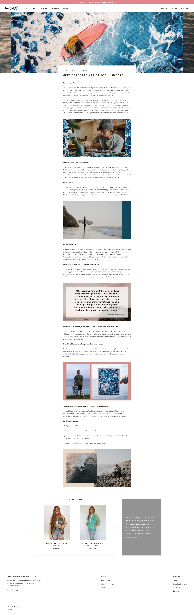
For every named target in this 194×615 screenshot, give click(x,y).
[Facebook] (7, 590)
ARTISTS (55, 8)
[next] (116, 527)
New (25, 8)
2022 (10, 609)
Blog (103, 588)
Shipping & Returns (180, 584)
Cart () (185, 8)
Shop (34, 8)
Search (174, 8)
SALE (65, 8)
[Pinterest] (17, 590)
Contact (176, 591)
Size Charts (177, 588)
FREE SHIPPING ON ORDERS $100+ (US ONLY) (97, 2)
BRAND (44, 8)
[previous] (33, 527)
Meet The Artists (107, 584)
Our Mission (105, 581)
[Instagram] (12, 590)
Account (164, 8)
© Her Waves (14, 606)
